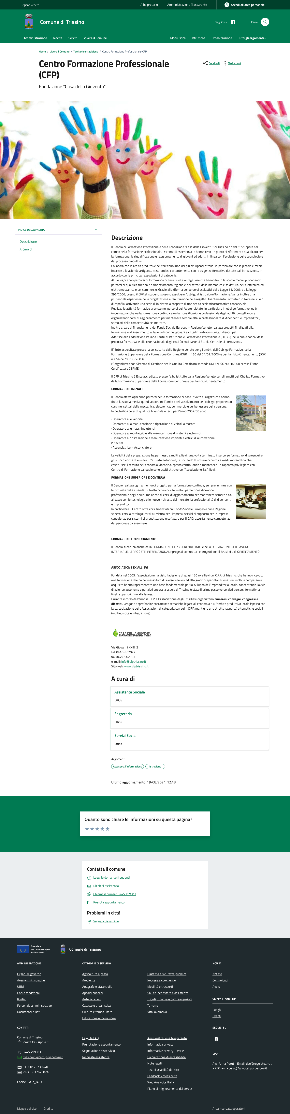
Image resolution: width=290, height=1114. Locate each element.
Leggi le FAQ (90, 1038)
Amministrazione (35, 38)
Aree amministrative (31, 980)
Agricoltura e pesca (95, 974)
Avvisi (216, 986)
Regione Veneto (30, 5)
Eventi (216, 1016)
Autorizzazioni (91, 999)
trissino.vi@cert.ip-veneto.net (43, 1057)
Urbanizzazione (222, 38)
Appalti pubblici (92, 992)
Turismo (152, 1005)
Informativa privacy (160, 1044)
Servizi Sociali (126, 735)
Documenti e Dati (28, 1011)
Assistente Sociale (129, 692)
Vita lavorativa (157, 1011)
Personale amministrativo (34, 1005)
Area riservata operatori (228, 1108)
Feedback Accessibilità (162, 1076)
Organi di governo (29, 974)
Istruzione (198, 38)
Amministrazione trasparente (167, 1038)
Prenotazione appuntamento (101, 1044)
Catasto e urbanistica (96, 1005)
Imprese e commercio (161, 980)
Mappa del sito (26, 1108)
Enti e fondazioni (28, 992)
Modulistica (178, 38)
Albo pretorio (149, 4)
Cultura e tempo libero (97, 1011)
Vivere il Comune (95, 38)
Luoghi (217, 1009)
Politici (21, 999)
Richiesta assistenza (95, 1057)
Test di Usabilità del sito (163, 1069)
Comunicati (220, 980)
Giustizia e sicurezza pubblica (166, 974)
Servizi (73, 38)
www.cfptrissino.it (136, 666)
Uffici (20, 986)
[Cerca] (265, 22)
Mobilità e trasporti (160, 986)
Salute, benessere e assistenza (167, 992)
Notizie (217, 974)
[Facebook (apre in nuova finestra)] (231, 21)
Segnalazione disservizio (98, 1050)
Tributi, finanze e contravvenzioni (169, 999)
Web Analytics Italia (160, 1082)
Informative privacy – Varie (165, 1050)
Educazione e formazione (99, 1018)
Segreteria (123, 713)
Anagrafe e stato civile (97, 986)
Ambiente (88, 980)
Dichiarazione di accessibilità (166, 1057)
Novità (57, 38)
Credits (48, 1108)
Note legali (154, 1063)
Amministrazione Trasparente (187, 4)
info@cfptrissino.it (133, 661)
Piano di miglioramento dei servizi (170, 1088)
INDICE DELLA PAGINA (31, 229)
